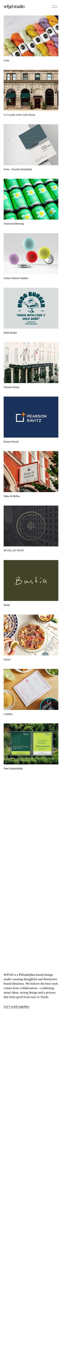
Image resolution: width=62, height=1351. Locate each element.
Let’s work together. (17, 1006)
